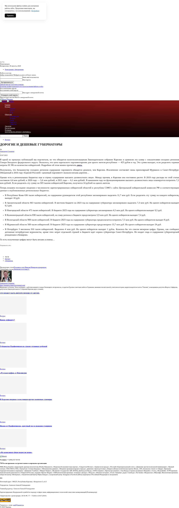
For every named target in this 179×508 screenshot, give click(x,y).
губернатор (9, 261)
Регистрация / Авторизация (14, 69)
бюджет (7, 259)
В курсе (7, 107)
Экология (8, 126)
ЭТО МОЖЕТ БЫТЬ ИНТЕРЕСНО (13, 293)
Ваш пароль (27, 80)
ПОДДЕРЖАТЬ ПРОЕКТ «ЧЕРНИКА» (18, 132)
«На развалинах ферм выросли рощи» (16, 452)
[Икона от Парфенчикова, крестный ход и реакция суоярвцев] (13, 420)
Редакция (8, 130)
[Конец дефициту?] (13, 314)
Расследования (10, 128)
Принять (10, 16)
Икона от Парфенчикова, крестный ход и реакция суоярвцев (26, 426)
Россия (12, 111)
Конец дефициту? (7, 320)
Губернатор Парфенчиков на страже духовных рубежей (23, 346)
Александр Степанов (7, 151)
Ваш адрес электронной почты (33, 93)
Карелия (12, 109)
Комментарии (14, 116)
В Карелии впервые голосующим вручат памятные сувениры (26, 399)
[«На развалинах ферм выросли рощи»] (13, 446)
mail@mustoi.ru (18, 505)
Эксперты (13, 124)
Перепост (13, 122)
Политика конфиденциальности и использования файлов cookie (21, 86)
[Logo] (3, 101)
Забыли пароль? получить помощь (12, 84)
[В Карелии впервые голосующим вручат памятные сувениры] (13, 393)
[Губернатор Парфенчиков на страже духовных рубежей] (13, 340)
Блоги (12, 120)
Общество (8, 114)
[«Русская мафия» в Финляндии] (13, 367)
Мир (11, 112)
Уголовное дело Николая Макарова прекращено (30, 267)
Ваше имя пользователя (31, 77)
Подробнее (35, 11)
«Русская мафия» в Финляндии (13, 373)
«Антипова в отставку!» (21, 269)
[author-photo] (6, 281)
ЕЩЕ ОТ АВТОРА (32, 293)
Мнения (12, 118)
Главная (7, 105)
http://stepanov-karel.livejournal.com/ (12, 285)
